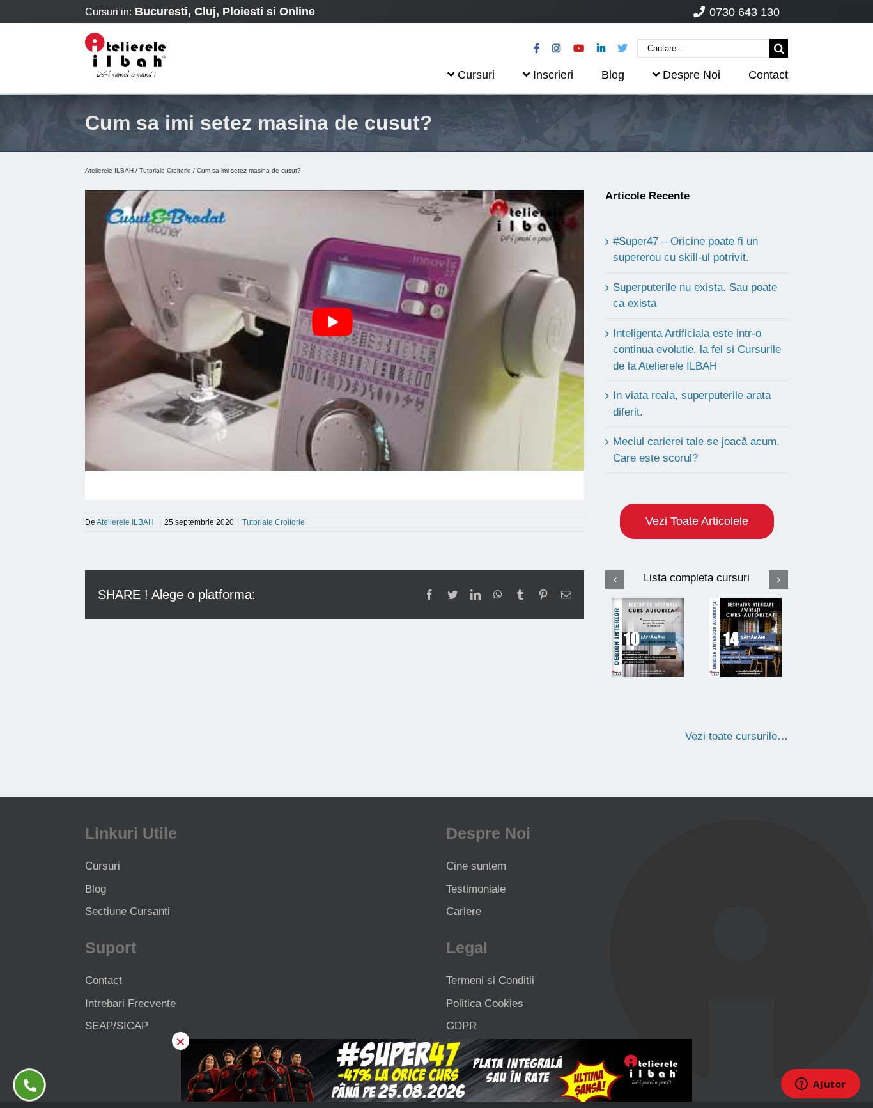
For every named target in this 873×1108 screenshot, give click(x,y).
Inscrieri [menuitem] (553, 74)
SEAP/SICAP (116, 1026)
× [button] (180, 1041)
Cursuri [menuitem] (476, 74)
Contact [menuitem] (768, 74)
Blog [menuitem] (612, 74)
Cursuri (102, 866)
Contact (103, 980)
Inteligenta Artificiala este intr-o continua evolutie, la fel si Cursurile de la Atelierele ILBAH (697, 349)
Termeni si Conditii (490, 980)
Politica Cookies (484, 1003)
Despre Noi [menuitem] (691, 74)
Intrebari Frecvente (130, 1003)
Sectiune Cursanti (127, 911)
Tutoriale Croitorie (165, 170)
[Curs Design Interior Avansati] (745, 637)
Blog (95, 889)
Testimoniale (476, 889)
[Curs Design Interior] (648, 637)
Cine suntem (476, 866)
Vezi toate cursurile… (736, 736)
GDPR (461, 1026)
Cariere (463, 911)
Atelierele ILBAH (109, 170)
